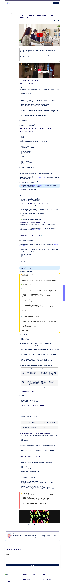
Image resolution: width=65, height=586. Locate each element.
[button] (54, 21)
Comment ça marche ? (42, 2)
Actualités (49, 2)
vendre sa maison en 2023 (36, 229)
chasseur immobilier (42, 177)
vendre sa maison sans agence (38, 387)
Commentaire (8, 554)
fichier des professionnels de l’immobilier (40, 185)
